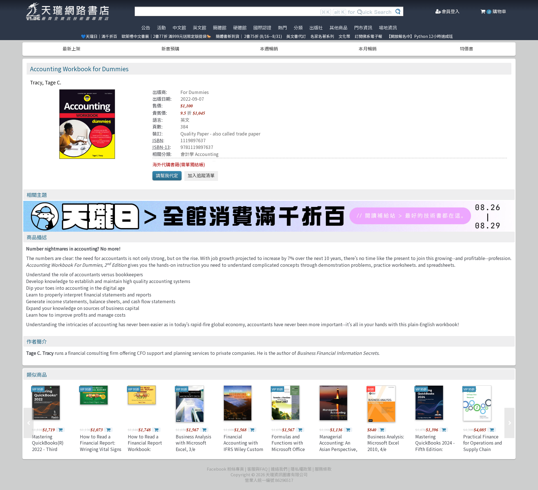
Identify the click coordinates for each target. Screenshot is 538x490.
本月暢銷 (368, 48)
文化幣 (344, 36)
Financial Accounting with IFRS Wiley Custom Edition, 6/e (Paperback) (243, 449)
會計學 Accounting (199, 154)
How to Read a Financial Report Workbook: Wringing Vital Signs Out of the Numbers (149, 449)
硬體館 (240, 27)
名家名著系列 (322, 36)
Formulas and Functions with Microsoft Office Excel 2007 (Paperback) (288, 449)
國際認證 (262, 27)
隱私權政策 (301, 469)
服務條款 (323, 469)
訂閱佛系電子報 (368, 36)
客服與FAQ (257, 469)
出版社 (316, 27)
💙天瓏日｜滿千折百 (99, 36)
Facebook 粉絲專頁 (225, 469)
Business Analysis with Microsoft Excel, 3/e (193, 442)
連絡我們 (279, 469)
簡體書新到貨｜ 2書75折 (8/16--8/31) (249, 36)
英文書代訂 (296, 36)
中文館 (179, 27)
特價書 (466, 48)
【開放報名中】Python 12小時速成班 (420, 36)
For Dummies (194, 92)
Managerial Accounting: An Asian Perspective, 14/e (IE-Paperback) (339, 446)
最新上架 (71, 48)
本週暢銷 (269, 48)
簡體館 (219, 27)
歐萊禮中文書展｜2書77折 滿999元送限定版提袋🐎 (166, 36)
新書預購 (170, 48)
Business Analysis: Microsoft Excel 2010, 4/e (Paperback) (385, 446)
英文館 (199, 27)
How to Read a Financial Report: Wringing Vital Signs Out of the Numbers (101, 446)
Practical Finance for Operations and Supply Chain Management (482, 446)
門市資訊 (363, 27)
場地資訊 (388, 27)
